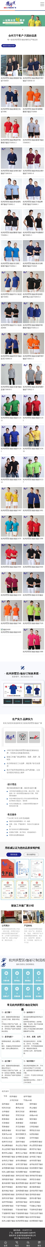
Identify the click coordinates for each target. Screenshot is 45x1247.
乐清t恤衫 (5, 1123)
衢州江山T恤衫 (21, 1153)
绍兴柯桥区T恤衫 (36, 1168)
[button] (22, 29)
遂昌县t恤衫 (6, 1130)
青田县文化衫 (35, 1130)
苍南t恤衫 (5, 1127)
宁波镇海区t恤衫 (22, 1213)
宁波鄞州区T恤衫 (8, 1213)
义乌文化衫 (14, 1100)
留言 (39, 1246)
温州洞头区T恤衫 (22, 1194)
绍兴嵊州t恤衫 (35, 1172)
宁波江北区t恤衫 (8, 1217)
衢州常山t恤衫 (7, 1153)
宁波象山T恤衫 (35, 1206)
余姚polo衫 (34, 1115)
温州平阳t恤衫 (7, 1202)
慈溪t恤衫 (5, 1119)
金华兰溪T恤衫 (21, 1164)
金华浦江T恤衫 (35, 1157)
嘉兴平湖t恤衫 (7, 1187)
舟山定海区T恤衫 (8, 1149)
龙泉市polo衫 (7, 1134)
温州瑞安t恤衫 (35, 1194)
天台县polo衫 (7, 1138)
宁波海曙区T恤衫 (22, 1217)
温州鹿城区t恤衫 (22, 1191)
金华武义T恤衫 (8, 1161)
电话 (17, 1246)
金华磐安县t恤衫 (22, 1157)
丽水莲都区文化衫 (23, 1134)
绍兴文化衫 (6, 1108)
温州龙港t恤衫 (21, 1198)
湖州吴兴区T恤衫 (22, 1176)
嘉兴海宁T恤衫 (35, 1183)
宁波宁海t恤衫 (21, 1206)
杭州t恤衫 (13, 1096)
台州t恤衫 (5, 1111)
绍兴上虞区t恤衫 (8, 1172)
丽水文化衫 (20, 1111)
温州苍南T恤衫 (21, 1202)
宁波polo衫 (28, 1100)
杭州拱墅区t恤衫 (22, 1221)
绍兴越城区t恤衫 (8, 1176)
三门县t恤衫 (20, 1138)
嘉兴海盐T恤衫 (8, 1191)
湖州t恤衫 (33, 1104)
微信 (28, 1246)
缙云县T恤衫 (21, 1130)
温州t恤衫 (5, 1104)
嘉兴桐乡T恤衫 (21, 1187)
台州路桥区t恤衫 (36, 1142)
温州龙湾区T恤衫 (36, 1191)
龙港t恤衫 (19, 1123)
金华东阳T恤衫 (35, 1161)
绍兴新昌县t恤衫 (22, 1168)
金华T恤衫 (28, 1096)
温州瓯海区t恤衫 (8, 1194)
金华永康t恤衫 (21, 1161)
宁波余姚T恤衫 (21, 1210)
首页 (5, 1246)
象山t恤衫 (19, 1119)
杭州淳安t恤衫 (35, 1217)
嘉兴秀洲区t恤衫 (22, 1183)
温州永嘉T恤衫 (35, 1198)
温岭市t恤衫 (20, 1142)
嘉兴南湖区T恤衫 (8, 1183)
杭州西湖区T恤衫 (36, 1221)
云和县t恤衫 (34, 1127)
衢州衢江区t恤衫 (36, 1153)
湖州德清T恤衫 (8, 1179)
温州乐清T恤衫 (8, 1198)
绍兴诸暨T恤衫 (21, 1172)
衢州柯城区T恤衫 (8, 1157)
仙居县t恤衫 (34, 1134)
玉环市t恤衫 (34, 1138)
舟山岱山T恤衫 (21, 1145)
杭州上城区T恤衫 (8, 1221)
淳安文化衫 (20, 1115)
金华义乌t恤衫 (7, 1164)
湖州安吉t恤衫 (35, 1179)
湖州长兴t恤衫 (21, 1179)
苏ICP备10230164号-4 (22, 1238)
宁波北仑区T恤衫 (36, 1213)
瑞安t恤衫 (33, 1119)
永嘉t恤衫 (33, 1123)
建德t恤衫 (33, 1111)
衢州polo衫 (20, 1108)
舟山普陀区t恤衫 (36, 1145)
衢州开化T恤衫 (35, 1149)
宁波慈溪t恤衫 (7, 1210)
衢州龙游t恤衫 (21, 1149)
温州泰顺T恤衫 (8, 1206)
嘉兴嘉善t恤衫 (35, 1187)
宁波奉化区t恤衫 (36, 1210)
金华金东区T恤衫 (36, 1164)
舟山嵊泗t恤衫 (7, 1145)
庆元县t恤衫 (20, 1127)
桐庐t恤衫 (5, 1115)
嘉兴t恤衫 (19, 1104)
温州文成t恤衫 (35, 1202)
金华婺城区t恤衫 (8, 1168)
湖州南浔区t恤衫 (36, 1176)
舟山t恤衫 (33, 1108)
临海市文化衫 (7, 1142)
